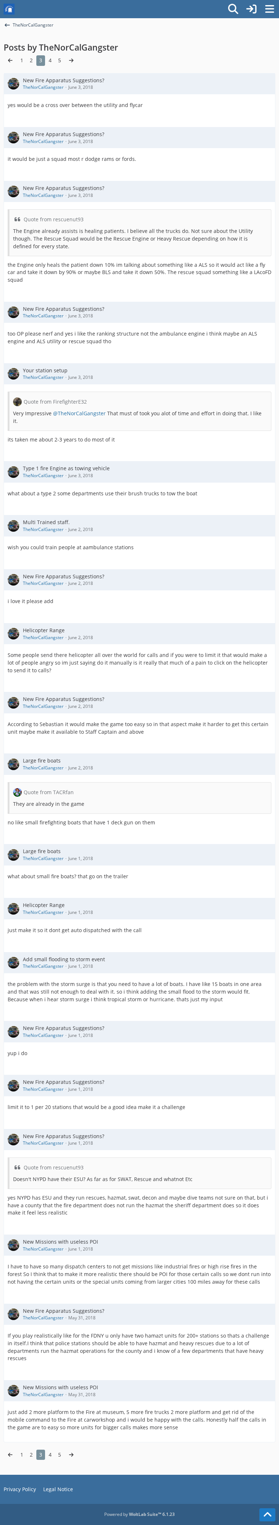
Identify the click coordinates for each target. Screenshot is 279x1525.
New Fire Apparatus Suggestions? (63, 80)
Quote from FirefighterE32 (55, 401)
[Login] (251, 9)
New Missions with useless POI (60, 1241)
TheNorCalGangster (43, 87)
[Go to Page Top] (267, 1514)
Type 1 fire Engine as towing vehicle (66, 468)
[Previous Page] (10, 60)
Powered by (139, 1514)
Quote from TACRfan (49, 792)
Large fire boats (42, 760)
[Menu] (269, 9)
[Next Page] (71, 60)
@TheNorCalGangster (79, 413)
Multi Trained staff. (46, 522)
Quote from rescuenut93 (54, 219)
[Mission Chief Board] (9, 9)
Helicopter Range (44, 630)
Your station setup (45, 370)
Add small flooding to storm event (64, 959)
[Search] (233, 9)
